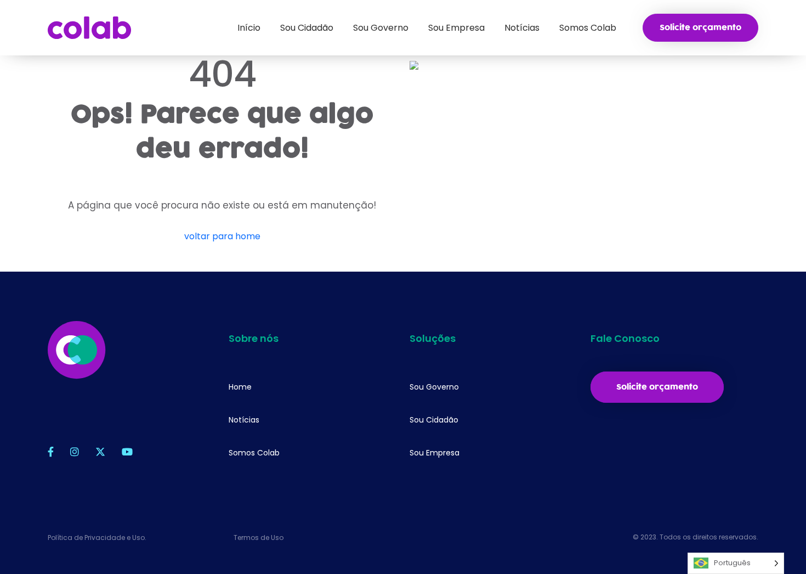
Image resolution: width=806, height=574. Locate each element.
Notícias (244, 419)
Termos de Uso (258, 537)
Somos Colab (254, 452)
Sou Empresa (434, 452)
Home (240, 386)
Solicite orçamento (700, 27)
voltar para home (222, 236)
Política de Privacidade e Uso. (97, 537)
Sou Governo (434, 386)
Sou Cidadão (434, 419)
